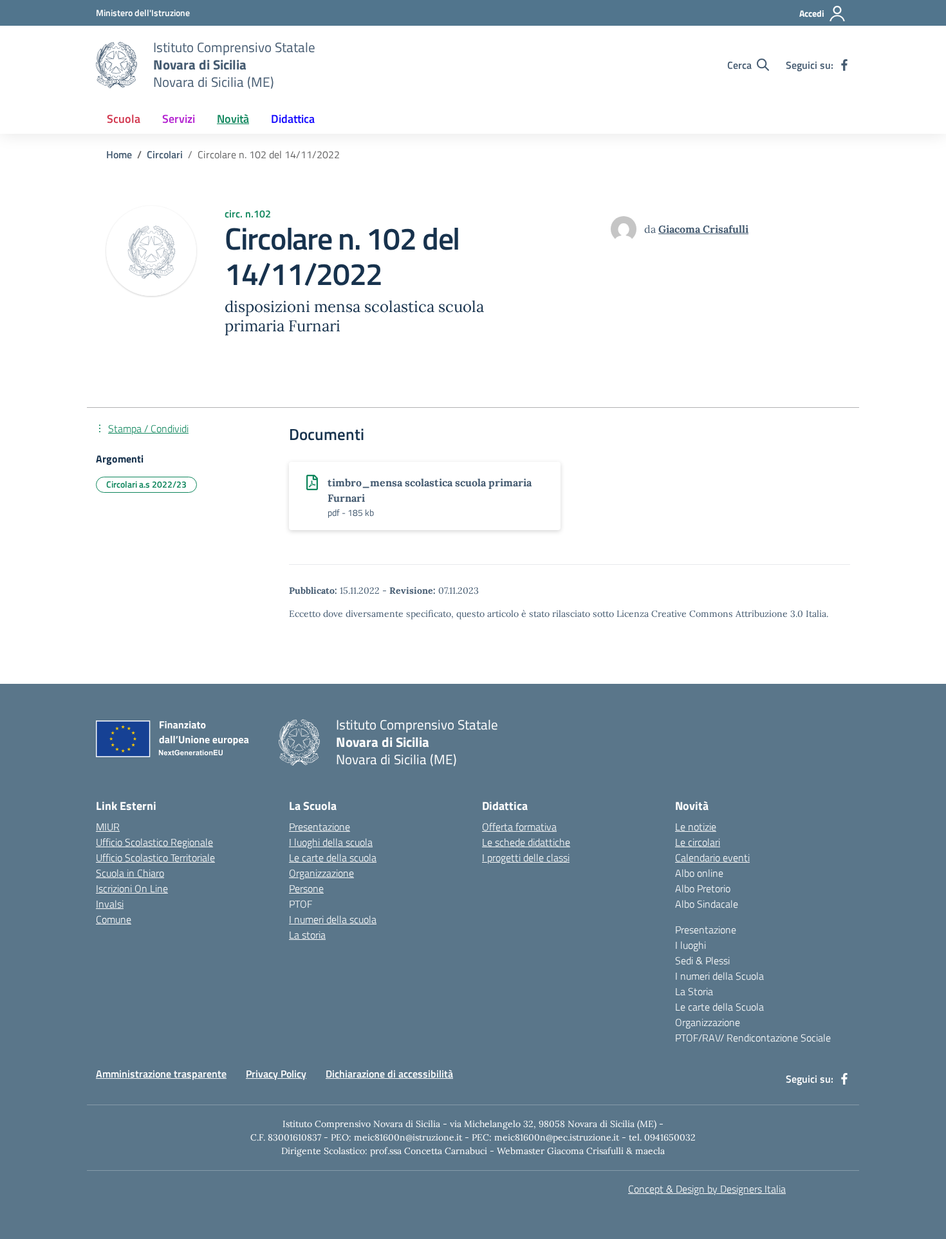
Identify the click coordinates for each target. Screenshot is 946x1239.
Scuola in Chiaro (130, 873)
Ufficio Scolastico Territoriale (155, 857)
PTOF (300, 904)
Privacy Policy (276, 1073)
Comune (113, 919)
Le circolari (697, 842)
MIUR (108, 826)
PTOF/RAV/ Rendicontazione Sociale (753, 1037)
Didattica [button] (293, 118)
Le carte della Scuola (719, 1006)
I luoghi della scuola (331, 842)
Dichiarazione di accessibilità (389, 1073)
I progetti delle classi (526, 857)
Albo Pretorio (702, 888)
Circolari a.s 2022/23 (146, 484)
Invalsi (110, 904)
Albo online (699, 873)
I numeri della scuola (332, 919)
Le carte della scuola (332, 857)
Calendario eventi (712, 857)
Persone (306, 888)
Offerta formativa (519, 826)
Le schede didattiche (526, 842)
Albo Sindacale (706, 904)
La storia (307, 934)
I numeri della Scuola (719, 976)
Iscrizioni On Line (132, 888)
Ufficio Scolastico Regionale (154, 842)
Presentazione (319, 826)
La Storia (694, 991)
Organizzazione (321, 873)
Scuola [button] (123, 118)
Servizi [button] (178, 118)
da (651, 229)
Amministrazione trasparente (161, 1073)
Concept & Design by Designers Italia (707, 1189)
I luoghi (690, 945)
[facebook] (844, 65)
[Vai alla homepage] (116, 65)
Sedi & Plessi (702, 960)
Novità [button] (233, 118)
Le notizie (695, 826)
